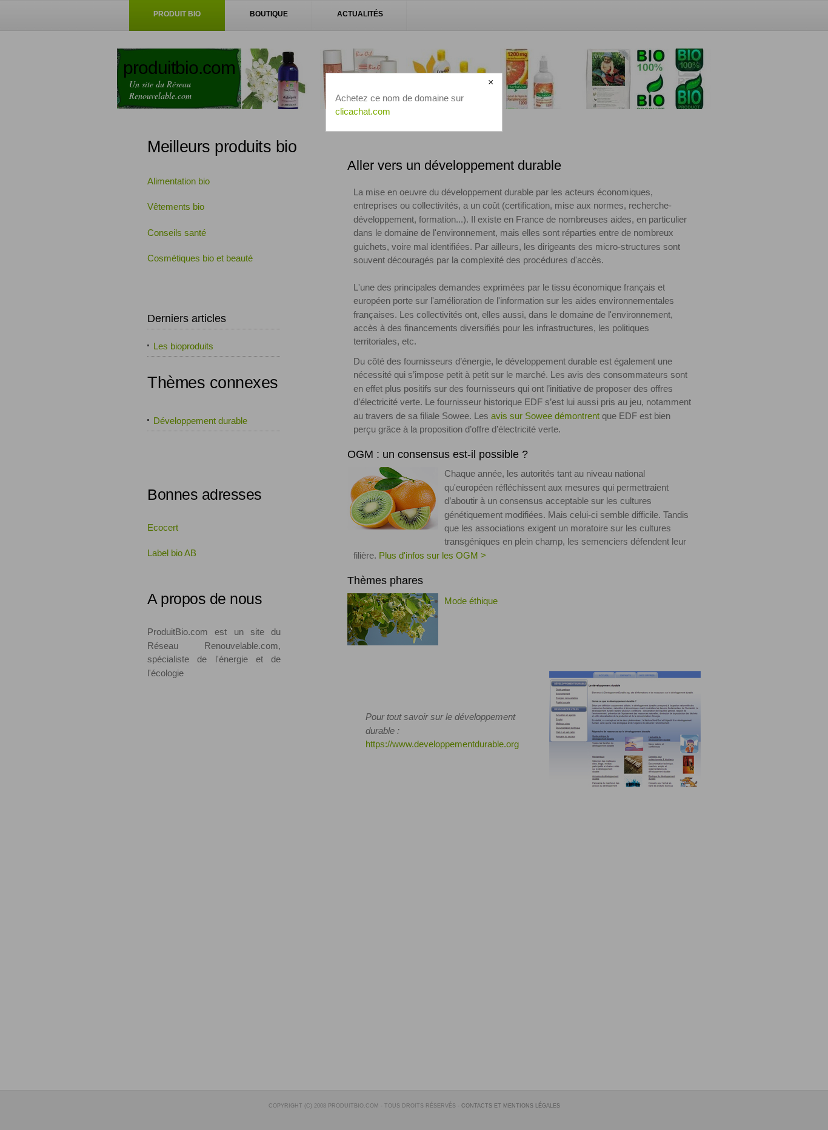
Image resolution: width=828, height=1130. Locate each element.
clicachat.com (362, 111)
